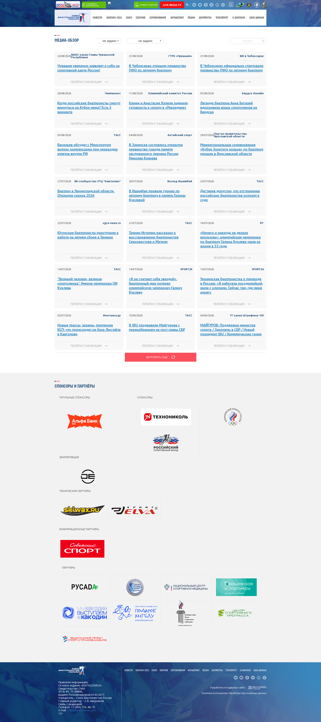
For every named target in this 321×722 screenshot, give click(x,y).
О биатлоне (238, 17)
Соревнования (158, 17)
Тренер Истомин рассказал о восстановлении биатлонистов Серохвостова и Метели (154, 237)
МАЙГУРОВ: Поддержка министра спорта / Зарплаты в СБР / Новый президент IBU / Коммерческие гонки (231, 329)
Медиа (191, 17)
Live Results (172, 5)
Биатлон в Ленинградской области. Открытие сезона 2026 (85, 193)
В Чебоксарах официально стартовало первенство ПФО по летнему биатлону (231, 67)
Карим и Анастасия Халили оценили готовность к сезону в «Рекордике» (158, 105)
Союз (129, 17)
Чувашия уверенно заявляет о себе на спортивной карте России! (88, 67)
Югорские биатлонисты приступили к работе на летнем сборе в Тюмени (88, 234)
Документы (205, 17)
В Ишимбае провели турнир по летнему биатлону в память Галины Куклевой (157, 195)
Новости (97, 17)
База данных (256, 17)
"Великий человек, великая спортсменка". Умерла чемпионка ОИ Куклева (87, 283)
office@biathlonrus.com (81, 710)
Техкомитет (222, 17)
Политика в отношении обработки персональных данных (234, 693)
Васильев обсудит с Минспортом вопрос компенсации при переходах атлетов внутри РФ (87, 149)
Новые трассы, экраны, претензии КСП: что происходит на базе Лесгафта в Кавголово (89, 329)
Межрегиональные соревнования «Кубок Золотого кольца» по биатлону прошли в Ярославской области (231, 149)
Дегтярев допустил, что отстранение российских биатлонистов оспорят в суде (230, 195)
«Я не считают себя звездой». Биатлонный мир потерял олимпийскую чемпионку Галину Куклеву (155, 285)
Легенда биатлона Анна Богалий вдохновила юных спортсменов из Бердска (228, 107)
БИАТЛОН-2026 (114, 17)
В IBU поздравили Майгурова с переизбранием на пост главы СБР (157, 327)
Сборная (140, 17)
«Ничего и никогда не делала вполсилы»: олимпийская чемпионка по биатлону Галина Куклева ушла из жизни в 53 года (230, 239)
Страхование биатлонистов (92, 5)
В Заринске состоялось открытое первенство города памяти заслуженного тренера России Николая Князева (156, 151)
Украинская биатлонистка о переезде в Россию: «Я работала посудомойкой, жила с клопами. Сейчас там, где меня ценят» (231, 285)
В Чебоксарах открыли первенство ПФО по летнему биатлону (157, 67)
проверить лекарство (149, 5)
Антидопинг (177, 17)
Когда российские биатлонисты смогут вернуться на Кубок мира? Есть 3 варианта (88, 107)
